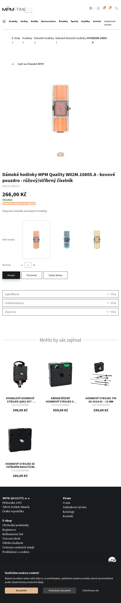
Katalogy (68, 512)
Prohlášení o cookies (15, 552)
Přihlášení (99, 8)
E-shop (16, 38)
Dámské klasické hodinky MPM (73, 38)
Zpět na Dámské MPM (31, 64)
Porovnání (104, 7)
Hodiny (24, 21)
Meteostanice (48, 21)
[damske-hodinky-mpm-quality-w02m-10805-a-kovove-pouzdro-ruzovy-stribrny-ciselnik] (61, 108)
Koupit (11, 275)
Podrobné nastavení (59, 590)
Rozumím (21, 590)
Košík (110, 7)
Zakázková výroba (109, 23)
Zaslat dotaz (55, 275)
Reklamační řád (12, 534)
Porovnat (32, 275)
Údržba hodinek (12, 543)
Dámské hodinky (44, 38)
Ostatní (97, 21)
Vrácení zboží (11, 538)
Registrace (9, 530)
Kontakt (68, 516)
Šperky (74, 21)
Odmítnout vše (91, 590)
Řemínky (63, 21)
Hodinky (13, 21)
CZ (92, 8)
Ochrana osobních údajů (18, 547)
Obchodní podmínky (15, 525)
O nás (66, 503)
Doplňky (85, 21)
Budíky (34, 21)
